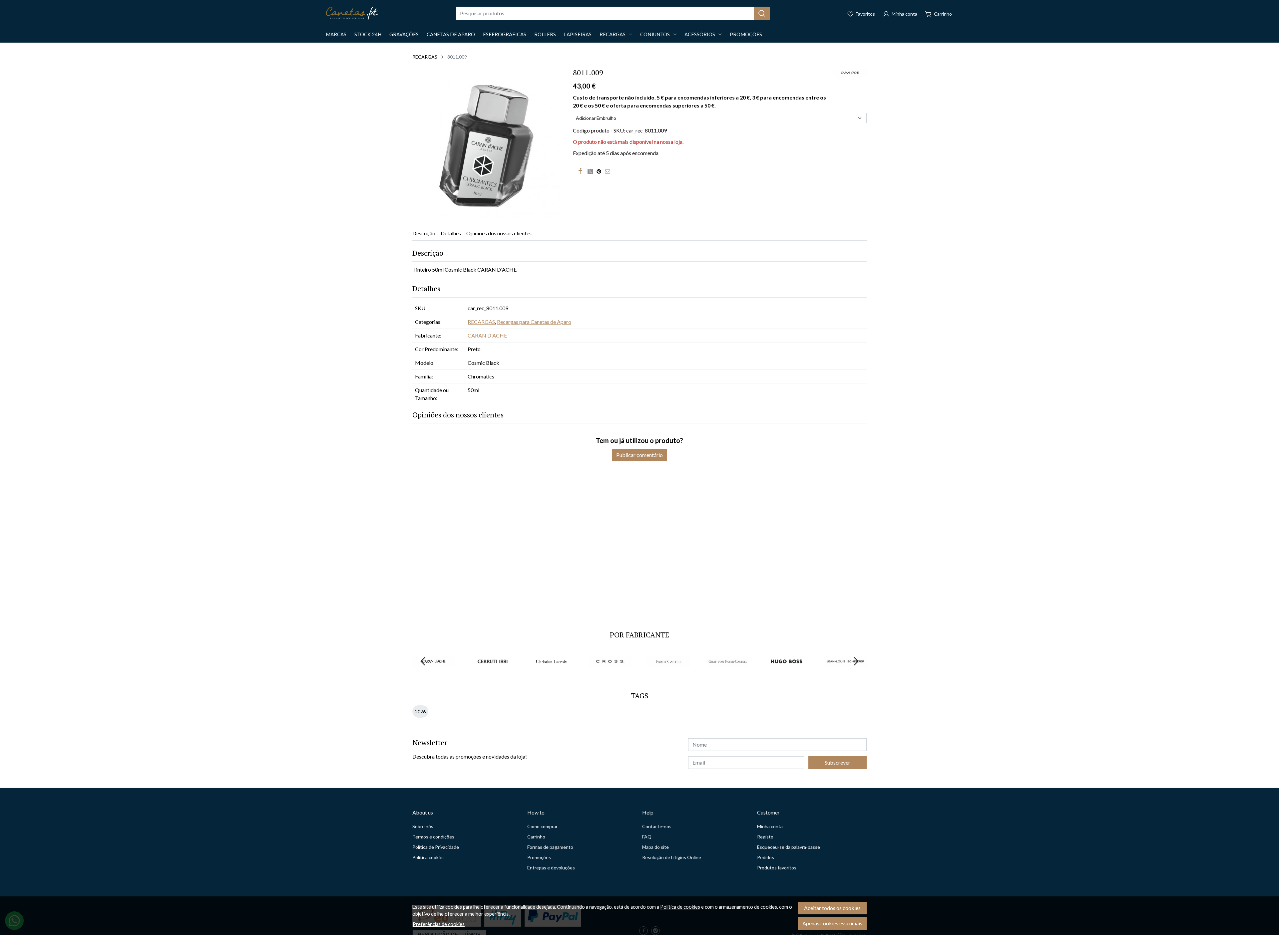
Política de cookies (680, 907)
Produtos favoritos (776, 867)
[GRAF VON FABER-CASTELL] (727, 674)
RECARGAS (613, 34)
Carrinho (536, 836)
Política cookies (428, 857)
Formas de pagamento (550, 847)
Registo (765, 836)
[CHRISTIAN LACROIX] (551, 674)
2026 (420, 711)
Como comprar (542, 826)
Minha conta (770, 826)
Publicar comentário (639, 455)
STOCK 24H (367, 34)
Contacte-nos (656, 826)
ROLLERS (545, 34)
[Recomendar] (609, 171)
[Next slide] (856, 661)
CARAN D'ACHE (487, 335)
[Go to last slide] (423, 661)
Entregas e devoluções (551, 867)
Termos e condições (433, 836)
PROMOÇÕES (746, 34)
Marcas (336, 34)
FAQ (646, 836)
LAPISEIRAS (578, 34)
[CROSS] (610, 674)
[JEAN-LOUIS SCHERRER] (845, 674)
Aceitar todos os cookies (832, 908)
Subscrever (837, 762)
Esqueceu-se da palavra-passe (788, 847)
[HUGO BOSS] (786, 674)
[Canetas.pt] (352, 13)
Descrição (423, 233)
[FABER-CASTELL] (668, 674)
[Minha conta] (900, 13)
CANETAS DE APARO (451, 34)
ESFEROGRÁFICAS (504, 34)
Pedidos (765, 857)
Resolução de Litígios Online (671, 857)
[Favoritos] (861, 13)
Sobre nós (422, 826)
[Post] (592, 171)
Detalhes (451, 233)
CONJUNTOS (655, 34)
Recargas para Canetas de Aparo (534, 322)
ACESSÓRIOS (699, 34)
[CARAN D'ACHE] (433, 674)
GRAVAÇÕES (404, 34)
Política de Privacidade (435, 847)
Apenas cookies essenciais (832, 923)
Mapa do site (655, 847)
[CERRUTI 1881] (492, 674)
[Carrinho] (939, 13)
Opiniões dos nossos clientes (499, 233)
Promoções (539, 857)
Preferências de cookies (439, 924)
